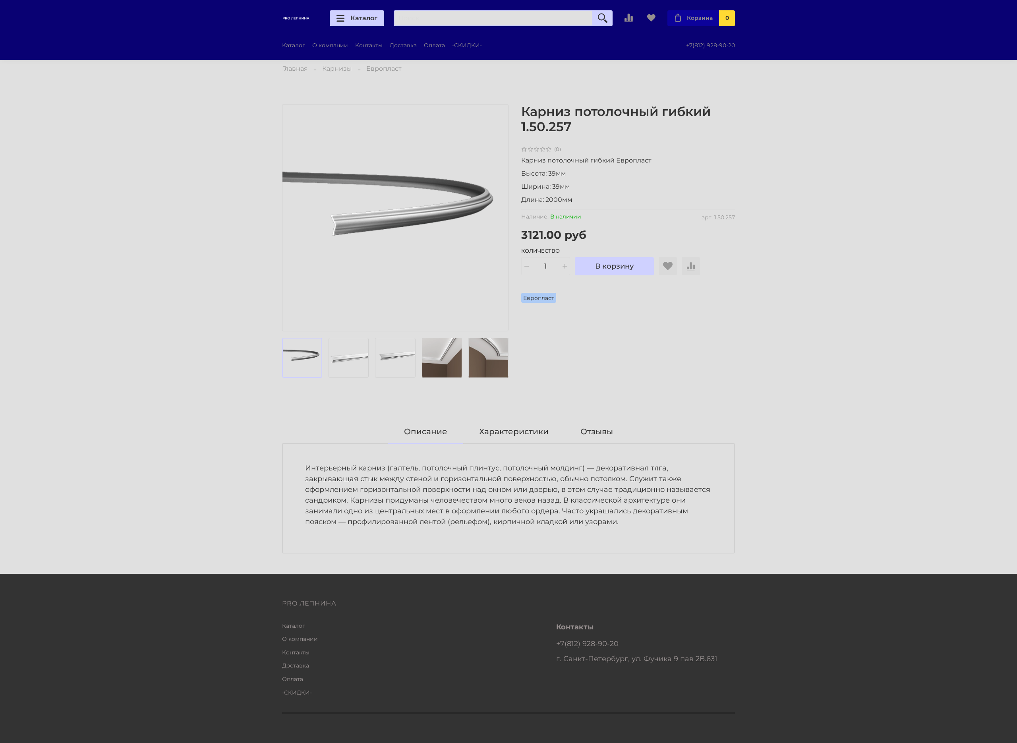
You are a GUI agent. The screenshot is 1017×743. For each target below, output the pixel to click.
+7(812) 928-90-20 (710, 45)
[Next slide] (495, 217)
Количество (540, 251)
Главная (295, 68)
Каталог (363, 18)
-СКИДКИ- (467, 45)
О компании (330, 45)
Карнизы (337, 68)
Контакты (369, 45)
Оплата (434, 45)
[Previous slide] (294, 217)
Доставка (403, 45)
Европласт (384, 68)
